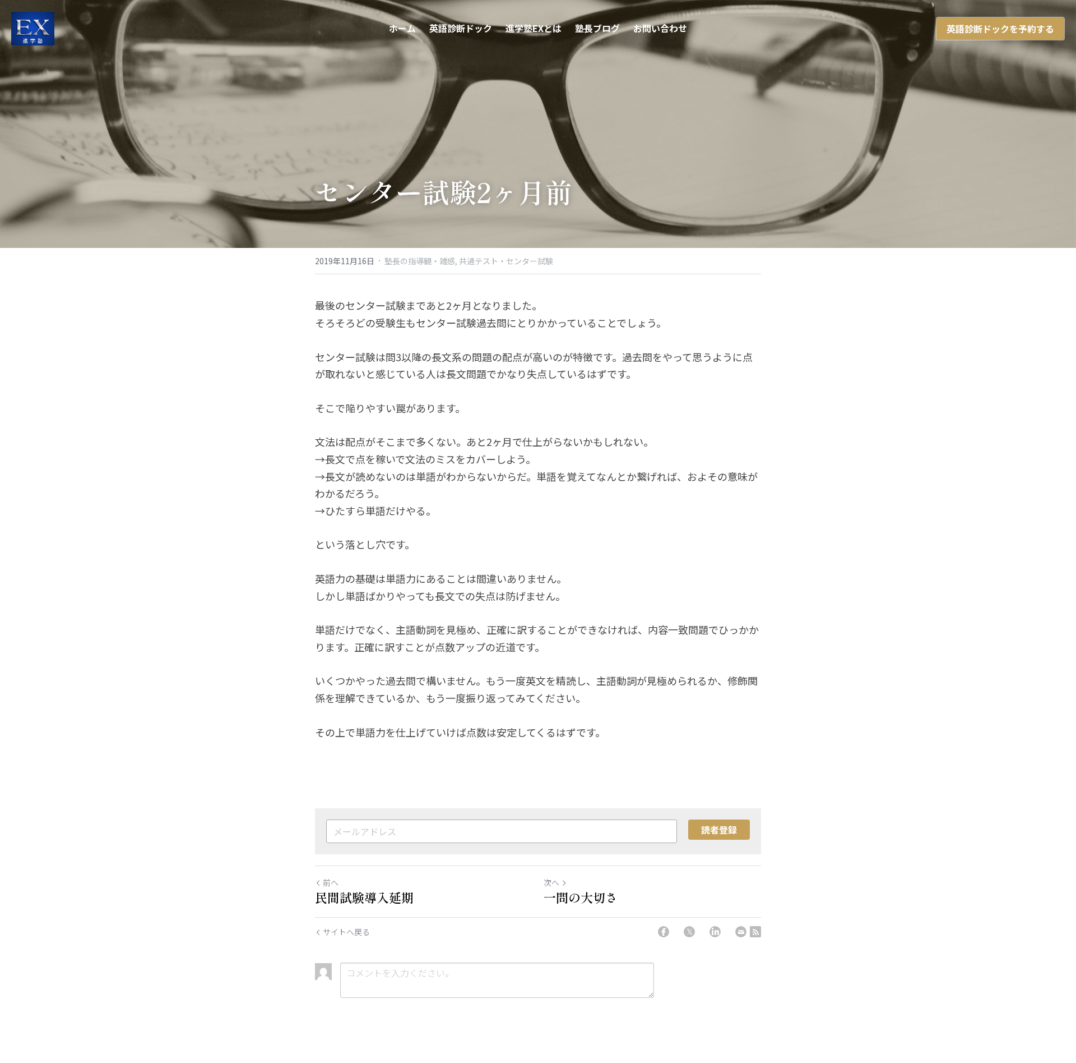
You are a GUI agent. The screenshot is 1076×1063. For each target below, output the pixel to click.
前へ (330, 882)
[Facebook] (663, 931)
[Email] (740, 931)
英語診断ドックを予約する (1000, 28)
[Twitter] (689, 931)
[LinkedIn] (715, 931)
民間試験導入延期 (364, 897)
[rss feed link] (755, 931)
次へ (551, 882)
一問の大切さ (581, 897)
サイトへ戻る (346, 931)
